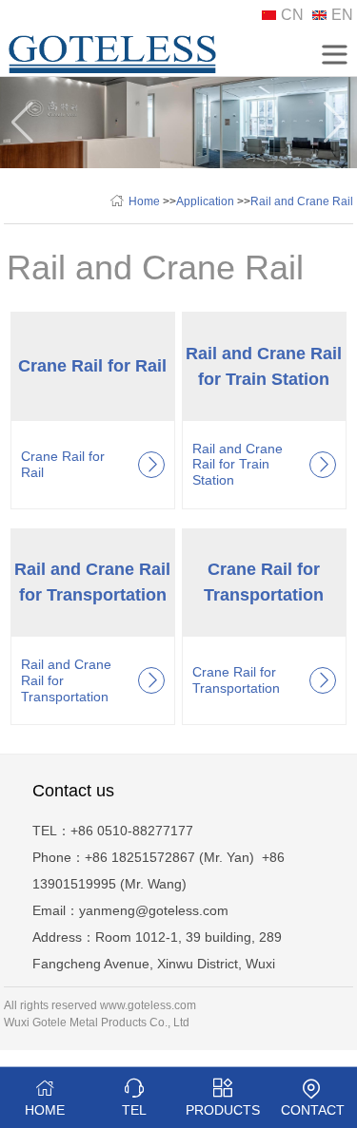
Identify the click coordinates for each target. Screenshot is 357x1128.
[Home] (112, 68)
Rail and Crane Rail (301, 201)
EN (342, 15)
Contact (313, 1110)
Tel (134, 1110)
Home (144, 201)
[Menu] (334, 54)
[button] (334, 122)
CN (292, 15)
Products (223, 1110)
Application (205, 201)
